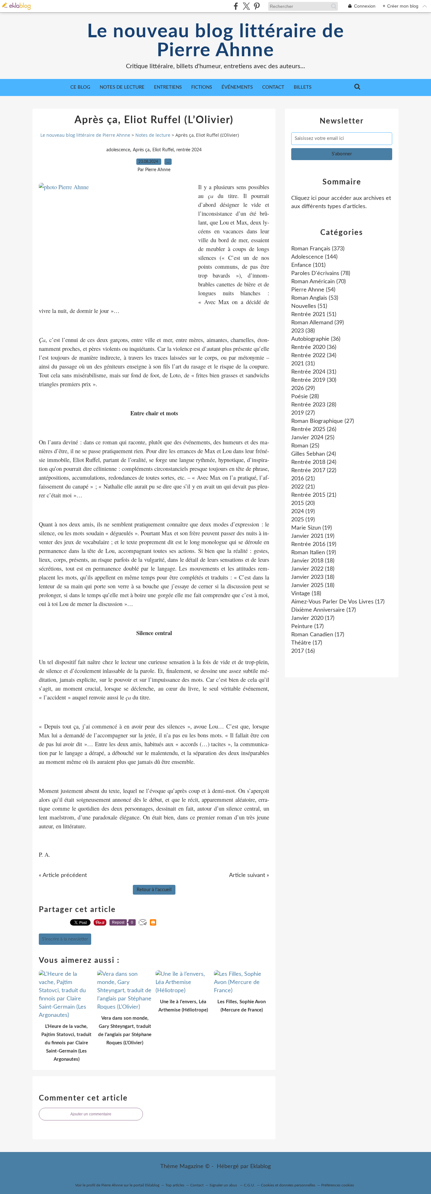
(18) (312, 561)
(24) (313, 454)
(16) (303, 651)
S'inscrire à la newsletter (65, 939)
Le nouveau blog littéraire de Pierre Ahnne (215, 41)
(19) (303, 511)
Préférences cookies (337, 1185)
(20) (303, 503)
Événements (237, 87)
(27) (303, 413)
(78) (320, 273)
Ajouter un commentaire (90, 1114)
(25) (312, 438)
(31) (303, 364)
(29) (303, 388)
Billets (302, 87)
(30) (313, 380)
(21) (303, 479)
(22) (313, 470)
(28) (305, 396)
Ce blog (80, 87)
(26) (313, 429)
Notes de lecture (122, 87)
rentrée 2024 (189, 150)
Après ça (141, 150)
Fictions (201, 87)
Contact (273, 87)
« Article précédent (63, 875)
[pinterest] (257, 6)
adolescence (118, 150)
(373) (318, 249)
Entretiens (168, 87)
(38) (303, 331)
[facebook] (236, 6)
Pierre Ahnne (112, 1185)
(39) (317, 323)
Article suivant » (249, 875)
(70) (318, 282)
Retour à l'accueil (154, 889)
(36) (315, 339)
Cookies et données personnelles (288, 1185)
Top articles (174, 1185)
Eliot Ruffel (163, 150)
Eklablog (260, 1166)
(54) (313, 290)
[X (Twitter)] (246, 6)
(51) (309, 306)
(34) (313, 355)
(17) (338, 602)
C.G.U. (249, 1185)
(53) (314, 298)
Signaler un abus (224, 1185)
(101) (308, 265)
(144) (314, 257)
